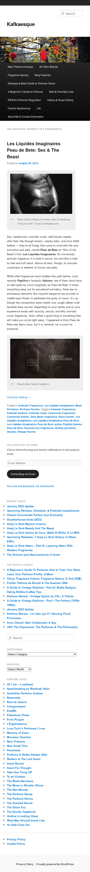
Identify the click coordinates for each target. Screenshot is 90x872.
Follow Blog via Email (23, 474)
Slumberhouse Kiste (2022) (24, 519)
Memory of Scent (18, 733)
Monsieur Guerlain (19, 737)
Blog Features (43, 75)
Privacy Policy (16, 839)
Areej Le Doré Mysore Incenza (26, 524)
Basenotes (13, 698)
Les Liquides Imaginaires (59, 405)
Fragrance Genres (18, 75)
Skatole (11, 432)
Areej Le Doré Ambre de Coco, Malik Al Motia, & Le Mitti (43, 533)
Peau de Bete (15, 428)
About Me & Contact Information (26, 116)
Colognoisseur (16, 706)
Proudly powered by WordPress (55, 864)
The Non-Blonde (17, 790)
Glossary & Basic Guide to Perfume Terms (31, 83)
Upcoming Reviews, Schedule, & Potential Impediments (43, 510)
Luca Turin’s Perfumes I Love (26, 728)
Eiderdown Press (18, 715)
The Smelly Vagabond (21, 812)
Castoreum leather (18, 417)
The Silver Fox (16, 807)
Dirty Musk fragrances (44, 417)
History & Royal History (60, 100)
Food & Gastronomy (19, 108)
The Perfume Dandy (19, 794)
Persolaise (14, 750)
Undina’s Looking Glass (22, 816)
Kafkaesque (21, 23)
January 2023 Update (20, 506)
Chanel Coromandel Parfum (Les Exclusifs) (35, 515)
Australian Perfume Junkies (25, 693)
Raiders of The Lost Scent (23, 759)
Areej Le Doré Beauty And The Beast (30, 528)
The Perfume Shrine (20, 799)
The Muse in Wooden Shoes (25, 785)
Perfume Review (30, 409)
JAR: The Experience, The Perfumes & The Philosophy (42, 627)
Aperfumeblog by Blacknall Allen (28, 689)
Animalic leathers (17, 413)
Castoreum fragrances (61, 413)
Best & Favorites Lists (61, 91)
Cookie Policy (16, 844)
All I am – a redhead (20, 684)
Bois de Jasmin (17, 702)
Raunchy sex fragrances (39, 428)
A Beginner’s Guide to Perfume (25, 91)
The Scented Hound (19, 803)
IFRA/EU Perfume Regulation (24, 100)
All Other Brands (48, 66)
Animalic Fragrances (30, 405)
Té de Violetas (16, 776)
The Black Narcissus (20, 781)
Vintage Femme (26, 432)
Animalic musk (38, 413)
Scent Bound (15, 763)
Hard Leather (66, 417)
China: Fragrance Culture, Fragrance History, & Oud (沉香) (44, 578)
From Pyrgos (15, 719)
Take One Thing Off (19, 772)
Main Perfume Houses (20, 66)
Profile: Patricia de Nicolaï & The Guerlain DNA (37, 583)
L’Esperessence (17, 724)
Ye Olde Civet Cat (18, 825)
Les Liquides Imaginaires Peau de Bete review (34, 424)
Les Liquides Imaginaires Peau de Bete (56, 420)
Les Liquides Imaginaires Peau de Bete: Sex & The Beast (33, 150)
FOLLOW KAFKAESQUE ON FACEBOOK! (30, 486)
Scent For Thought (19, 768)
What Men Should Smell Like (26, 820)
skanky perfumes (65, 428)
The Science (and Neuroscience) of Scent (33, 555)
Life (39, 108)
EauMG (11, 711)
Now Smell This (17, 746)
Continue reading (19, 397)
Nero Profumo (16, 741)
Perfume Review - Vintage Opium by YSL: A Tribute (40, 596)
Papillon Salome (72, 424)
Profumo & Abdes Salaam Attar (27, 754)
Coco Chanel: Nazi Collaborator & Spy (31, 622)
